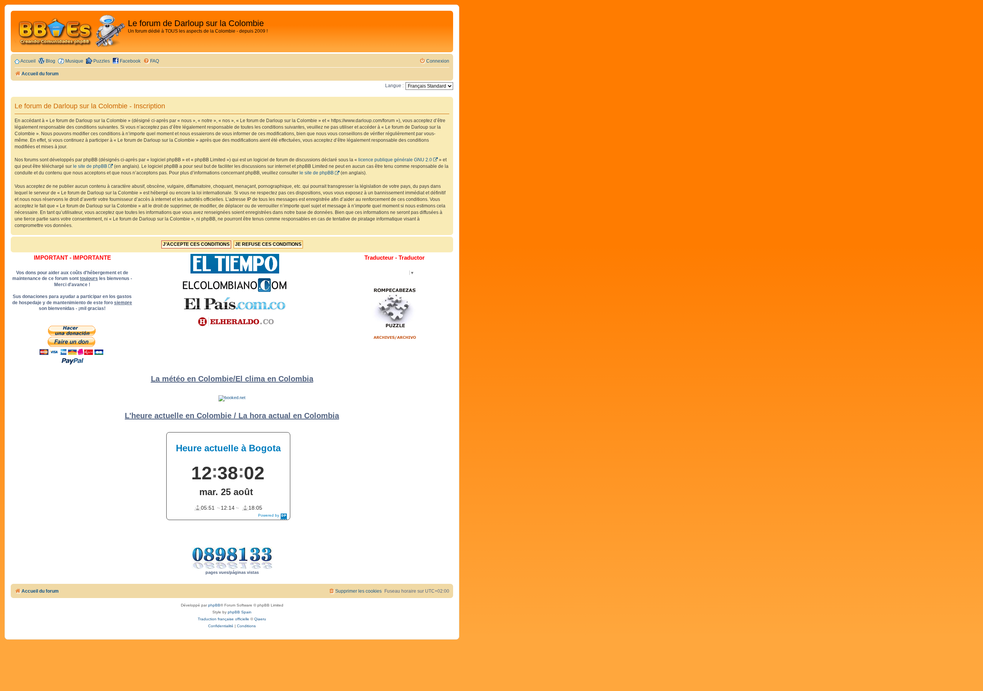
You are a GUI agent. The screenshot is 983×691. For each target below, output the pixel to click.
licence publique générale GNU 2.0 (395, 159)
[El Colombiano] (234, 285)
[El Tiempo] (234, 263)
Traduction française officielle (223, 619)
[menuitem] (151, 61)
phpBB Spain (240, 612)
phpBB (214, 605)
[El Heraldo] (234, 322)
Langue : (394, 85)
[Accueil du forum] (70, 31)
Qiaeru (260, 619)
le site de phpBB (90, 166)
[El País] (234, 303)
